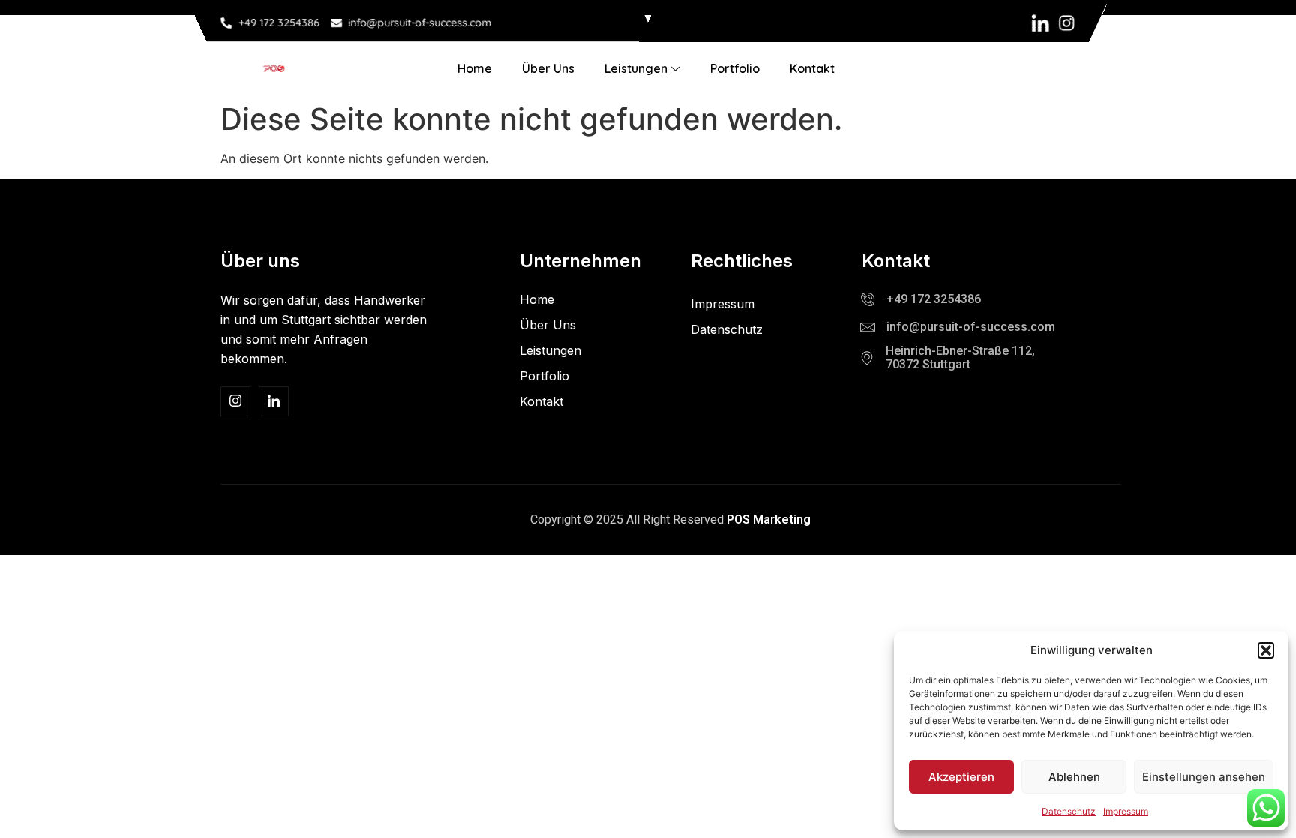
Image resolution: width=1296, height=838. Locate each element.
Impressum (1125, 811)
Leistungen (636, 68)
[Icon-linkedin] (1040, 23)
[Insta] (235, 401)
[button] (1266, 650)
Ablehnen (1074, 777)
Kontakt (812, 68)
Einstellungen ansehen (1203, 777)
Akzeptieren (961, 777)
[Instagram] (1067, 23)
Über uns (548, 68)
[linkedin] (274, 401)
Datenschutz (1069, 811)
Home (475, 68)
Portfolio (735, 68)
